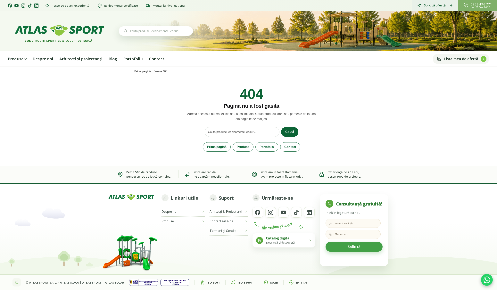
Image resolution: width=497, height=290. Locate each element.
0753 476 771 (481, 4)
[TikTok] (30, 6)
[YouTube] (16, 6)
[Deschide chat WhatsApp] (487, 280)
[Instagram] (23, 6)
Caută (289, 131)
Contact (156, 58)
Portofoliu (133, 58)
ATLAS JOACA (69, 282)
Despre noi (43, 58)
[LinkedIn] (36, 6)
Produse (15, 58)
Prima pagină (142, 71)
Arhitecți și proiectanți (80, 58)
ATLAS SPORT (92, 282)
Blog (113, 58)
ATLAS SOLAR (114, 282)
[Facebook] (10, 6)
